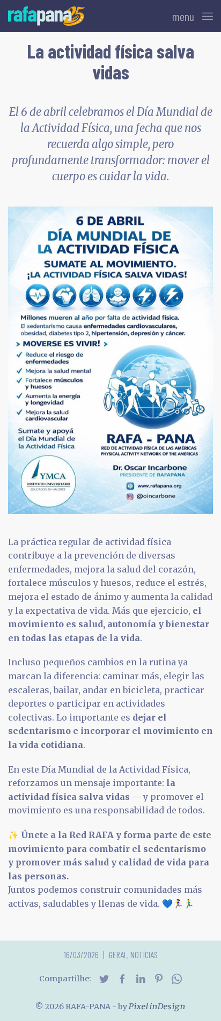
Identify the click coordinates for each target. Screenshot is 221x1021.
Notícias (144, 954)
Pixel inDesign (157, 1006)
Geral (118, 954)
